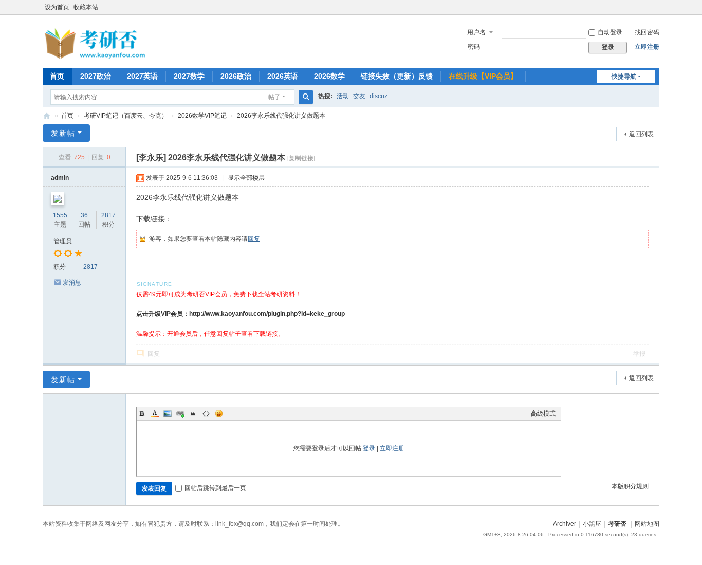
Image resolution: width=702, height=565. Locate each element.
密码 (474, 46)
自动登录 (610, 32)
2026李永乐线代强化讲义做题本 (281, 115)
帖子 (274, 97)
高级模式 (543, 413)
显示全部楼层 (246, 177)
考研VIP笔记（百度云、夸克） (126, 115)
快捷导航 (624, 76)
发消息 (72, 282)
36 (84, 215)
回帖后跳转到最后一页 (215, 488)
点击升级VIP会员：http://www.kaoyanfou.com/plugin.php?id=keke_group (240, 313)
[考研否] (97, 57)
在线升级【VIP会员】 (483, 76)
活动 (343, 96)
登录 (369, 448)
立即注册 (647, 46)
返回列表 (641, 134)
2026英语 (282, 76)
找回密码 (647, 32)
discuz (378, 96)
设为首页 (57, 7)
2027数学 (189, 76)
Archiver (564, 524)
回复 (254, 238)
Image (167, 413)
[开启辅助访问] (656, 7)
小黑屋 (592, 524)
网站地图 (647, 524)
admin (60, 177)
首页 (57, 76)
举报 (639, 353)
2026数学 (329, 76)
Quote (193, 413)
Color (155, 413)
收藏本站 (85, 7)
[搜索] (306, 97)
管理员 (62, 241)
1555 (60, 215)
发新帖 (63, 133)
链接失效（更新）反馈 (397, 76)
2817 (108, 215)
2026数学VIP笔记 (202, 115)
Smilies (219, 413)
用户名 (476, 32)
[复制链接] (301, 158)
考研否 (47, 115)
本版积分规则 (630, 486)
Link (180, 413)
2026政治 (235, 76)
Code (206, 413)
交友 (359, 96)
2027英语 (142, 76)
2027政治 (95, 76)
